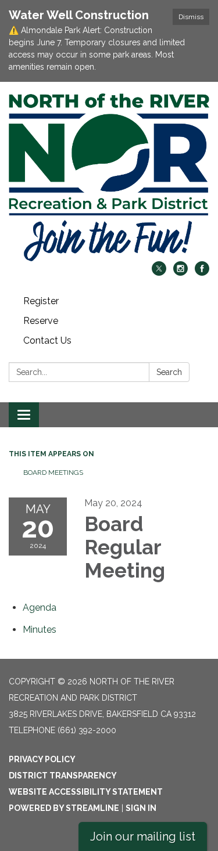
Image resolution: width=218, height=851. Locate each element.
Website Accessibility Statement (86, 791)
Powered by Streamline (64, 808)
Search (169, 372)
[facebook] (202, 272)
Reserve (40, 320)
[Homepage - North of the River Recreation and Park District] (109, 177)
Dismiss (190, 17)
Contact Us (47, 340)
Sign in (141, 808)
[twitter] (159, 272)
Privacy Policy (42, 759)
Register (41, 300)
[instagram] (180, 272)
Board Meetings (53, 472)
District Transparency (63, 775)
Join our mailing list (142, 836)
